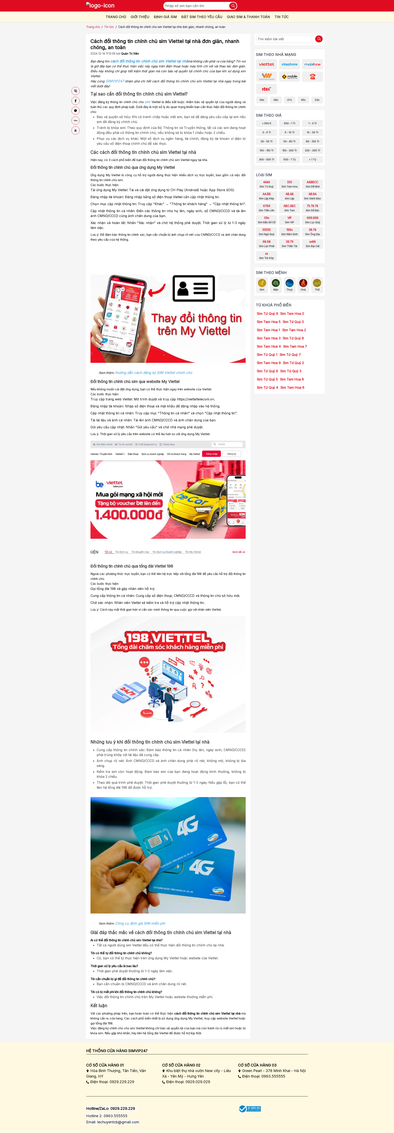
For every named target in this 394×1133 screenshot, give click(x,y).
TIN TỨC (282, 17)
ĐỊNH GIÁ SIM (165, 17)
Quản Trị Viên (130, 53)
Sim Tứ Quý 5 (267, 379)
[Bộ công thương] (249, 1108)
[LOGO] (100, 5)
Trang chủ (93, 27)
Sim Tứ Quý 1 (267, 355)
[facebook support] (75, 101)
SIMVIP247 (115, 81)
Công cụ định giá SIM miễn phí (140, 923)
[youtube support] (75, 130)
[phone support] (75, 91)
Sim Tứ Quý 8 (293, 338)
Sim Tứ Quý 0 (293, 322)
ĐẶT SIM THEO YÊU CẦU (201, 17)
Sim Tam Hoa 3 (269, 338)
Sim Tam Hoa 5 (269, 322)
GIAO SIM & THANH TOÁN (248, 17)
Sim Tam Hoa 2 (294, 330)
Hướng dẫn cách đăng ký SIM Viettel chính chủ (153, 373)
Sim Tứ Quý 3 (290, 371)
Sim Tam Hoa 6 (292, 387)
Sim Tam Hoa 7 (295, 346)
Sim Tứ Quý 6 (267, 371)
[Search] (233, 5)
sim (148, 102)
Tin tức (109, 27)
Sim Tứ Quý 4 (267, 387)
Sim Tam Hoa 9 (269, 363)
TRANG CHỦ (116, 17)
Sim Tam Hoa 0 (292, 313)
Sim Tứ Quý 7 (290, 355)
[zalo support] (75, 120)
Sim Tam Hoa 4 (269, 346)
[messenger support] (75, 111)
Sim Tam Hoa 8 (292, 379)
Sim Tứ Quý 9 (267, 313)
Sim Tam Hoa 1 (268, 330)
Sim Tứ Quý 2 (293, 363)
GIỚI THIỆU (140, 17)
